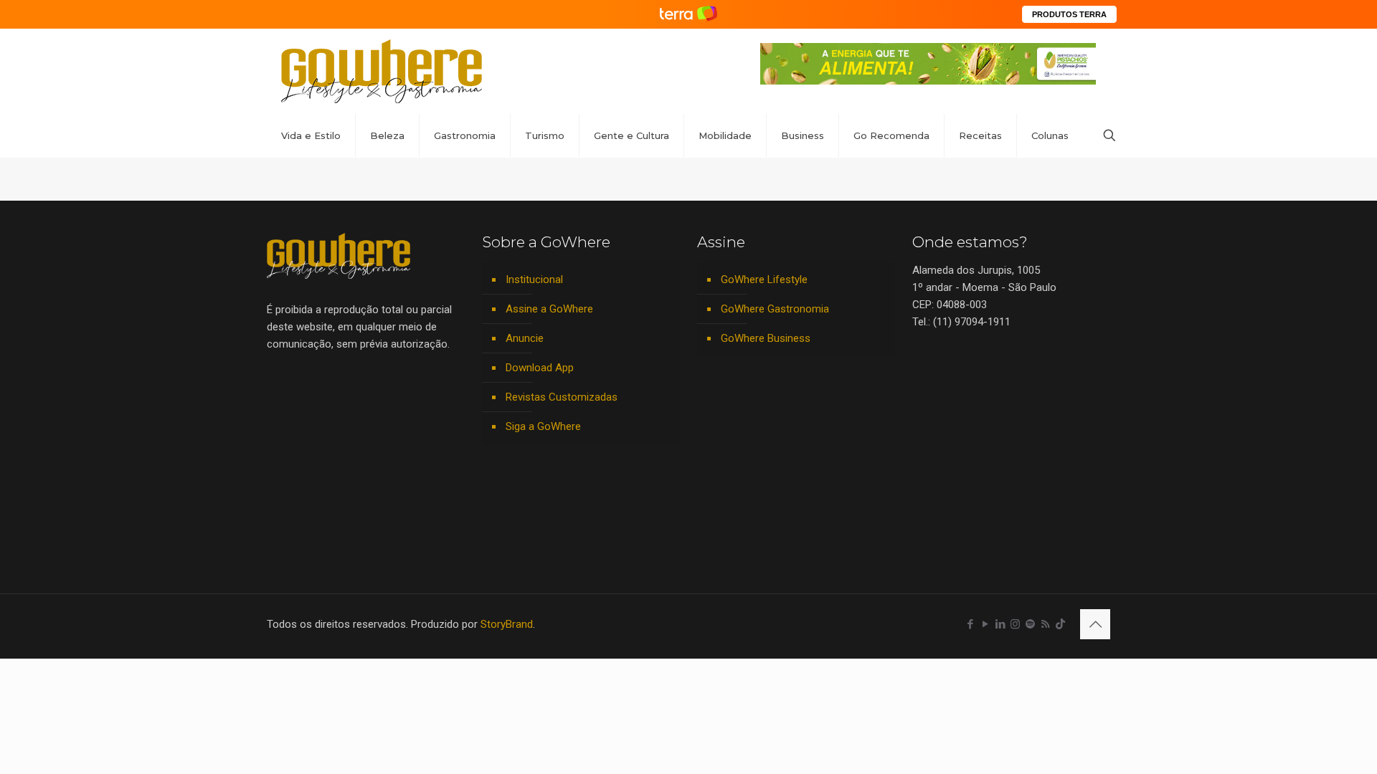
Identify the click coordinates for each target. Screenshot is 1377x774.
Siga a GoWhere (543, 426)
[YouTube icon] (985, 624)
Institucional (534, 279)
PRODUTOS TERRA (1069, 14)
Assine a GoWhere (549, 308)
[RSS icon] (1045, 624)
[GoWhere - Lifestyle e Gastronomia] (381, 71)
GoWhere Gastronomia (775, 308)
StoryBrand (507, 624)
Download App (540, 367)
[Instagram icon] (1015, 624)
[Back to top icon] (1095, 624)
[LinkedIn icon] (1000, 624)
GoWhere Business (765, 338)
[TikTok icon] (1060, 624)
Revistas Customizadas (561, 397)
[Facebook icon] (970, 624)
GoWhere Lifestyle (764, 279)
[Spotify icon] (1030, 624)
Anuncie (525, 338)
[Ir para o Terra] (688, 14)
